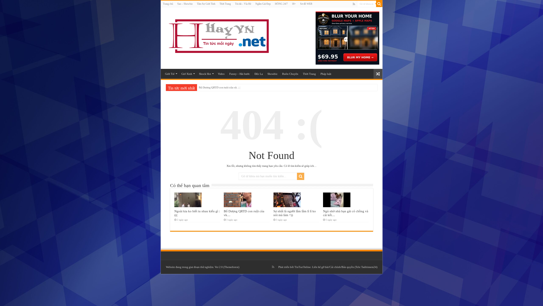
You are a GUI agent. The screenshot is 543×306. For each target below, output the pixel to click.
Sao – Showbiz (185, 3)
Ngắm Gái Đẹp (263, 3)
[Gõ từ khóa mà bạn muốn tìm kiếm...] (379, 4)
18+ (294, 3)
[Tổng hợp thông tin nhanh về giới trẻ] (218, 35)
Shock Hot (205, 73)
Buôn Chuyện (290, 73)
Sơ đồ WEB (306, 3)
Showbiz (272, 73)
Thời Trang (225, 3)
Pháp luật (325, 73)
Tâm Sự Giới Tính (206, 3)
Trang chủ (168, 3)
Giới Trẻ (170, 73)
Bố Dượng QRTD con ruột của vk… (219, 87)
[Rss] (353, 4)
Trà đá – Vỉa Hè (243, 3)
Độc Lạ (259, 73)
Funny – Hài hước (239, 73)
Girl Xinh (186, 73)
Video (221, 73)
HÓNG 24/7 (281, 3)
